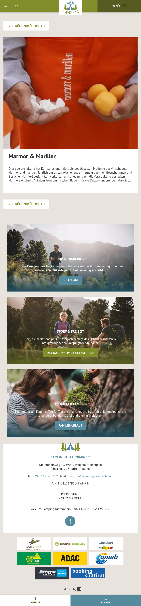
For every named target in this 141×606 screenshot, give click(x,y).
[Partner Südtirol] (106, 543)
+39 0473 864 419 (45, 476)
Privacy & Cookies (70, 498)
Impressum (69, 494)
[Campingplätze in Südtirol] (70, 543)
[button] (117, 6)
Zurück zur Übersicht (28, 26)
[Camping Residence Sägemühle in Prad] (34, 543)
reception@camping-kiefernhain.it (90, 476)
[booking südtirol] (88, 573)
